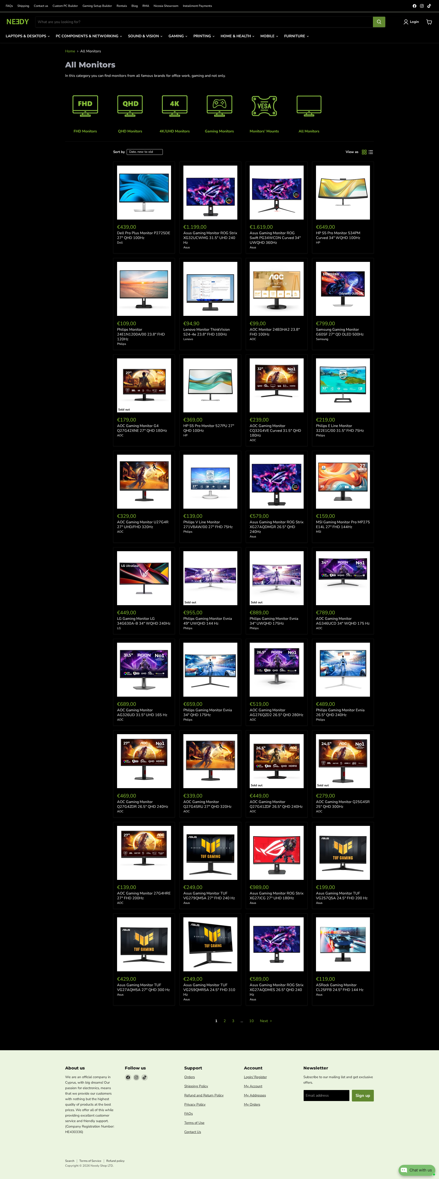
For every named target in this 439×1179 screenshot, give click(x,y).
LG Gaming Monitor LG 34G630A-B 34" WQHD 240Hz (143, 621)
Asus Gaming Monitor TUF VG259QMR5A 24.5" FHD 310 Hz (209, 990)
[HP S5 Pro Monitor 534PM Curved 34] (343, 193)
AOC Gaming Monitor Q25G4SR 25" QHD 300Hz (343, 804)
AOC (253, 339)
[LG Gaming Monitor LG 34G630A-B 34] (144, 578)
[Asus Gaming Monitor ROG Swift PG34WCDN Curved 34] (277, 193)
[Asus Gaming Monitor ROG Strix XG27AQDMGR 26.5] (277, 482)
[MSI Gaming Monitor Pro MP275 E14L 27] (343, 482)
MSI (318, 532)
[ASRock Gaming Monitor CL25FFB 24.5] (343, 944)
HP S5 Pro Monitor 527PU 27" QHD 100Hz (208, 428)
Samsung (322, 339)
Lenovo (188, 339)
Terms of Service (90, 1161)
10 (251, 1020)
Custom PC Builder (65, 6)
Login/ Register (255, 1077)
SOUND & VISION (144, 36)
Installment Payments (197, 6)
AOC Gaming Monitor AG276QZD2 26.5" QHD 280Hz (276, 712)
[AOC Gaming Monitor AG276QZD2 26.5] (277, 670)
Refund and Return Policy (204, 1095)
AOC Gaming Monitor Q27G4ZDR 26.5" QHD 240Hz (142, 804)
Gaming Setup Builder (97, 6)
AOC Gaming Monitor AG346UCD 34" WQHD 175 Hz (342, 621)
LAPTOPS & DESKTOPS (26, 36)
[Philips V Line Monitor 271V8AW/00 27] (210, 482)
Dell (120, 243)
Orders (189, 1077)
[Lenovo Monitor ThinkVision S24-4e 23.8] (210, 289)
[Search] (379, 22)
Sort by (119, 152)
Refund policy (115, 1161)
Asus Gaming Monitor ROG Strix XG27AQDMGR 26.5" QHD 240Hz (276, 527)
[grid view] (364, 152)
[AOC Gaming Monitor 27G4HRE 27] (144, 853)
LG (119, 628)
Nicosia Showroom (166, 6)
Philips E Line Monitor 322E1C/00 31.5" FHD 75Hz (340, 428)
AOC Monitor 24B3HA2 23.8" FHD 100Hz (275, 332)
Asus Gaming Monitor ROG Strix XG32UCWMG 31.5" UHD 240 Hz (210, 238)
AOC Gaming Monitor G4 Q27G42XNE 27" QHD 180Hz (142, 428)
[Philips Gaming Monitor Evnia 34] (210, 670)
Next (264, 1020)
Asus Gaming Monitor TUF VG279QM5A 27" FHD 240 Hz (209, 896)
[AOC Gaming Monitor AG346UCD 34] (343, 578)
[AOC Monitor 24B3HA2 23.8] (277, 289)
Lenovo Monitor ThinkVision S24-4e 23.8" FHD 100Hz (206, 332)
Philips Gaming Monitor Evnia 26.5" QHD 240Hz (340, 712)
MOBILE (268, 36)
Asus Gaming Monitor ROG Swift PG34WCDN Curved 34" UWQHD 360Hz (275, 238)
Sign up (363, 1095)
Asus (186, 247)
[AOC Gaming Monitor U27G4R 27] (144, 482)
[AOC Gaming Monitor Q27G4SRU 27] (210, 761)
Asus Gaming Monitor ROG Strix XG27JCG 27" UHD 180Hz (276, 896)
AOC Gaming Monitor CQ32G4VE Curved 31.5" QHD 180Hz (275, 430)
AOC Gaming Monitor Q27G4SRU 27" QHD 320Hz (207, 804)
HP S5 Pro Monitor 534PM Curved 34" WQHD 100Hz (338, 235)
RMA (145, 6)
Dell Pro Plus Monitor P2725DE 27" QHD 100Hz (143, 235)
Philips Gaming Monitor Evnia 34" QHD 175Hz (207, 712)
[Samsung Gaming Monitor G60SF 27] (343, 289)
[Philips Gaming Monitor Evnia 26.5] (343, 670)
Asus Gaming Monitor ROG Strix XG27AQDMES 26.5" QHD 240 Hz (276, 990)
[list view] (370, 152)
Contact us (41, 6)
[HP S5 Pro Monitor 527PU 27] (210, 385)
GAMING (177, 36)
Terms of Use (194, 1122)
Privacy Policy (195, 1104)
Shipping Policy (196, 1086)
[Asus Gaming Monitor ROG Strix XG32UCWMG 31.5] (210, 193)
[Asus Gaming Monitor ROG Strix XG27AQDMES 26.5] (277, 944)
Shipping (23, 6)
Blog (134, 6)
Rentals (122, 6)
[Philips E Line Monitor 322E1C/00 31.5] (343, 385)
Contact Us (192, 1132)
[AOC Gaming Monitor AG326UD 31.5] (144, 670)
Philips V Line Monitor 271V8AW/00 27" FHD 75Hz (208, 524)
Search (69, 1161)
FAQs (9, 6)
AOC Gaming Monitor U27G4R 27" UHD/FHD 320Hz (143, 524)
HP (318, 243)
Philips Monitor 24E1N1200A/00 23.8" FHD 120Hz (141, 334)
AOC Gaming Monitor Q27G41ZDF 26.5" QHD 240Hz (276, 804)
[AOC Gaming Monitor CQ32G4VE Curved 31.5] (277, 385)
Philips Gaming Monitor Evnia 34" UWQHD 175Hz (274, 621)
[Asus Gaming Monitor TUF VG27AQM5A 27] (144, 944)
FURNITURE (295, 36)
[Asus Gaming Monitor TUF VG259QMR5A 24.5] (210, 944)
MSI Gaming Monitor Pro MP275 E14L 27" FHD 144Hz (343, 524)
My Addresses (255, 1095)
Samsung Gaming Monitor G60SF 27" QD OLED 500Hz (340, 332)
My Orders (252, 1104)
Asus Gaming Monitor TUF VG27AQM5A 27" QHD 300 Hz (143, 987)
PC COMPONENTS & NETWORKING (87, 36)
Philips (121, 344)
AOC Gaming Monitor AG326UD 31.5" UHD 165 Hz (142, 712)
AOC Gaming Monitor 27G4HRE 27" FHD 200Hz (144, 896)
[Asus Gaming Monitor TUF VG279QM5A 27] (210, 853)
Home (70, 51)
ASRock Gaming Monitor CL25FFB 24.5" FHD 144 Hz (339, 987)
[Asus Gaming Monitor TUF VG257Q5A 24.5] (343, 853)
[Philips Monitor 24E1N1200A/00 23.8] (144, 289)
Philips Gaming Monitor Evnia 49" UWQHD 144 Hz (207, 621)
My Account (253, 1086)
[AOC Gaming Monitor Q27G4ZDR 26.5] (144, 761)
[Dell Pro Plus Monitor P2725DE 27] (144, 193)
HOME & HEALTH (236, 36)
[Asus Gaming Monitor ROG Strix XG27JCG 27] (277, 853)
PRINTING (202, 36)
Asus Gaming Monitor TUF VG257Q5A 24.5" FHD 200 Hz (341, 896)
